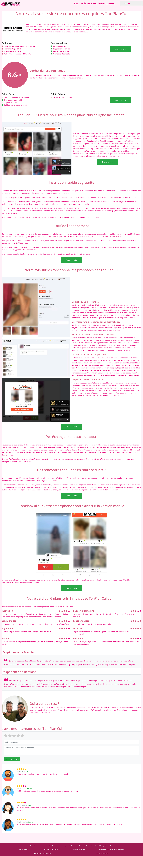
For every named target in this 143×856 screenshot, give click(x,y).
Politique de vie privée (51, 849)
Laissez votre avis (12, 759)
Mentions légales (24, 849)
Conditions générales (78, 849)
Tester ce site (120, 49)
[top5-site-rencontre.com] (10, 4)
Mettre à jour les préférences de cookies (111, 849)
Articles (127, 3)
